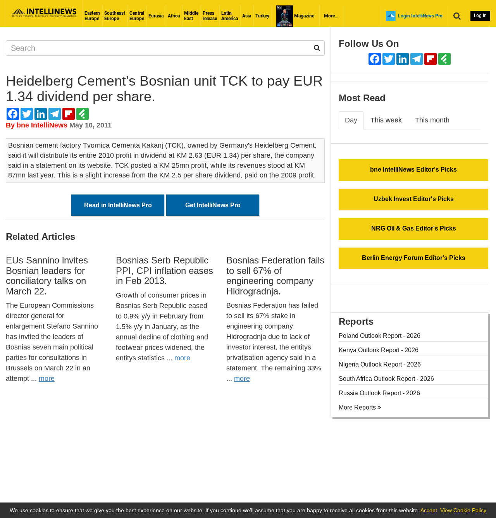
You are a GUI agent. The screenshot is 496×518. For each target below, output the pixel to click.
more (47, 378)
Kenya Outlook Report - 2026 (378, 350)
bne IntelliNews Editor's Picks (413, 169)
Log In (480, 15)
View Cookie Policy (463, 510)
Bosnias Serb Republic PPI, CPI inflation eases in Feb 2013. (164, 270)
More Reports (358, 407)
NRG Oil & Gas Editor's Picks (413, 228)
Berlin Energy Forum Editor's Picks (413, 258)
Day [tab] (351, 120)
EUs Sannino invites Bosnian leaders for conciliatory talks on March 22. (47, 275)
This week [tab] (386, 120)
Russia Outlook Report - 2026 (379, 393)
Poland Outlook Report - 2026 (379, 335)
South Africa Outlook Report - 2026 (386, 378)
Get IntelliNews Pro (213, 205)
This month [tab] (432, 120)
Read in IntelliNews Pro (118, 205)
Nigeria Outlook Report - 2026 (380, 364)
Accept (428, 510)
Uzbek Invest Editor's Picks (414, 199)
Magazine (303, 16)
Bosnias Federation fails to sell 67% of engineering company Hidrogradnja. (275, 275)
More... (331, 16)
